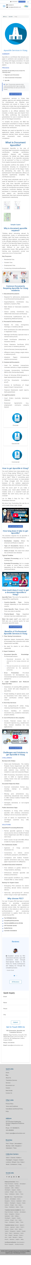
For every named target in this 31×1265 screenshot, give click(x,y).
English (17, 1239)
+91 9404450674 (14, 1128)
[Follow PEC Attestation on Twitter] (9, 1176)
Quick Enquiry (22, 1)
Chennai (13, 1157)
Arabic (17, 1227)
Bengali (10, 1235)
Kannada (16, 1235)
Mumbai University (19, 1244)
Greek (10, 1237)
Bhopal (14, 1162)
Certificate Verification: (10, 1242)
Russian (7, 1229)
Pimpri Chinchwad (9, 1183)
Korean (11, 1229)
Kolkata (18, 1157)
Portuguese (12, 1231)
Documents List (10, 1085)
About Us (8, 1077)
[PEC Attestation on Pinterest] (13, 1176)
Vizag (19, 1164)
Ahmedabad (18, 1143)
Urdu (6, 1237)
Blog (7, 1075)
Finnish (6, 1239)
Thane (15, 1148)
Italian (20, 1229)
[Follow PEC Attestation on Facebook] (6, 1176)
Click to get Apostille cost (15, 626)
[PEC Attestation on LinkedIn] (11, 1176)
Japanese (12, 1227)
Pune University (20, 1242)
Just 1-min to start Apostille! (15, 526)
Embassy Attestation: (10, 1181)
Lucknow (8, 1162)
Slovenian (12, 1239)
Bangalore (18, 1146)
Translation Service (9, 1225)
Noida (7, 1164)
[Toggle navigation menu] (4, 6)
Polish (10, 1233)
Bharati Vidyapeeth (9, 1244)
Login (28, 1)
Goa (18, 1162)
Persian (21, 1235)
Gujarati (18, 1231)
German (16, 1225)
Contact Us (9, 1093)
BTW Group (17, 1252)
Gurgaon (15, 1160)
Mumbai (8, 1146)
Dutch (22, 1233)
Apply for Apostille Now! (15, 94)
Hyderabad (9, 1148)
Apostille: (7, 1196)
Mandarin (15, 1237)
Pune (7, 1143)
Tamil (6, 1233)
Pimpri (11, 1143)
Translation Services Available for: (13, 1210)
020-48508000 (14, 1)
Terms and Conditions (12, 1106)
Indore (7, 1157)
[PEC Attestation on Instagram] (16, 1176)
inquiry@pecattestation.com (17, 1133)
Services (8, 1083)
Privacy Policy (9, 1103)
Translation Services (11, 1080)
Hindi (16, 1229)
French (22, 1227)
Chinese (6, 1227)
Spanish (22, 1225)
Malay (22, 1239)
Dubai (22, 1162)
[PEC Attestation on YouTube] (18, 1176)
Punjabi (23, 1231)
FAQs (7, 1111)
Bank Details (9, 1090)
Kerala (21, 1160)
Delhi (13, 1146)
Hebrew (20, 1237)
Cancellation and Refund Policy (14, 1109)
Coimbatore (13, 1164)
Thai (6, 1235)
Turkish (6, 1231)
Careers (8, 1088)
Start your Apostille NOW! (15, 747)
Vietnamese (16, 1233)
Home (7, 1072)
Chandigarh (9, 1160)
